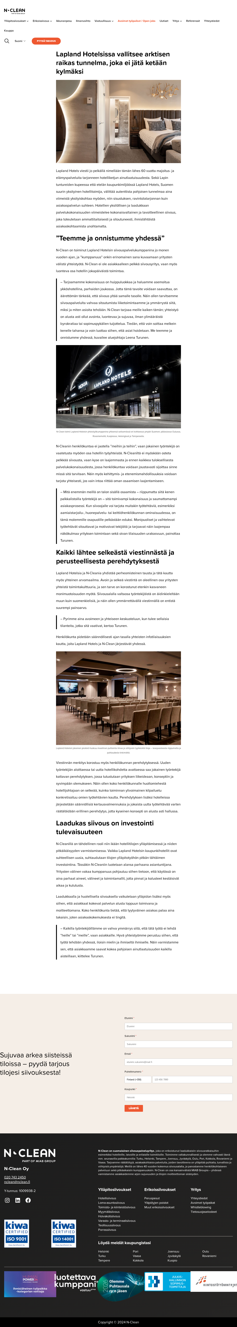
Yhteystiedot (199, 1198)
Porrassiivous (107, 1230)
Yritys (196, 1189)
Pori (135, 1251)
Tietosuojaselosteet (204, 1211)
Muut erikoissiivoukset (159, 1207)
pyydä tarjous (46, 41)
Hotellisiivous (107, 1198)
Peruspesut (152, 1198)
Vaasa (137, 1256)
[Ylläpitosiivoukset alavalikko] (28, 21)
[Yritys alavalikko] (181, 21)
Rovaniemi (209, 1256)
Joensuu (173, 1251)
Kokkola (138, 1260)
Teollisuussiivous (109, 1225)
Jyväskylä (174, 1256)
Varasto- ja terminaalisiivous (117, 1220)
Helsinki (103, 1251)
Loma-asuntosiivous (111, 1202)
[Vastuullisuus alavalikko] (113, 21)
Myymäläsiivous (109, 1211)
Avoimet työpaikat (203, 1202)
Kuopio (172, 1260)
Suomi (18, 41)
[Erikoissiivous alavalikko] (51, 21)
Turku (102, 1256)
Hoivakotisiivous (109, 1216)
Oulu (205, 1251)
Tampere (104, 1260)
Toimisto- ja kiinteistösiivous (116, 1207)
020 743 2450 (15, 1177)
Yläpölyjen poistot (156, 1202)
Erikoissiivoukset (160, 1189)
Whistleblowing (201, 1207)
